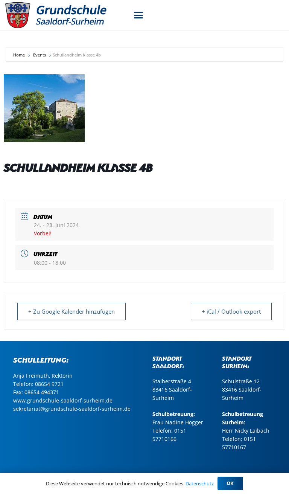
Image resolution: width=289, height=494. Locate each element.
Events (39, 55)
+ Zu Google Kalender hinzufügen (71, 311)
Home (19, 55)
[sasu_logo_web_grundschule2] (64, 15)
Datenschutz (200, 483)
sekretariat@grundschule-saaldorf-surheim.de (72, 408)
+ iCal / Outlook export (231, 311)
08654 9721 (49, 383)
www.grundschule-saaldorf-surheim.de (63, 400)
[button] (138, 15)
